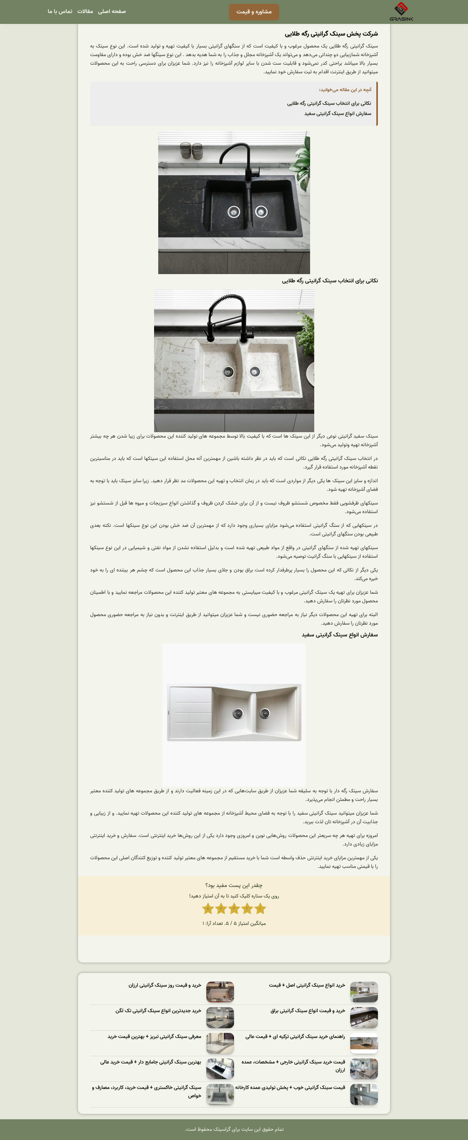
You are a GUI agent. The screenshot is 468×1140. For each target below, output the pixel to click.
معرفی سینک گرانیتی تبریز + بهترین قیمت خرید (154, 1037)
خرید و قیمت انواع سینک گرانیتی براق (308, 1011)
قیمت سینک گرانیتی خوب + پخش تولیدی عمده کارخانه (290, 1088)
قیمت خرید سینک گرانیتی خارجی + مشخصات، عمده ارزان (293, 1066)
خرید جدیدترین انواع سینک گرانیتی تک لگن (158, 1011)
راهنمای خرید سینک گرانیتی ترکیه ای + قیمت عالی (295, 1037)
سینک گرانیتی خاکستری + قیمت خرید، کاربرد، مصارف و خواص (146, 1092)
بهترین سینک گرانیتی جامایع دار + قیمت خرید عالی (150, 1062)
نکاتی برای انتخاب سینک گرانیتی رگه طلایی (329, 103)
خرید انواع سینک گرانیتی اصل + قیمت (307, 986)
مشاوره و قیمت (254, 12)
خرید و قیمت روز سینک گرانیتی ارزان (165, 986)
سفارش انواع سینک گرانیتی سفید (337, 114)
